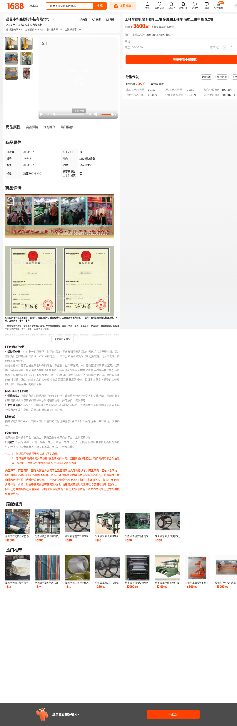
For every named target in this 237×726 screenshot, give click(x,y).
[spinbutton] (231, 47)
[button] (79, 81)
